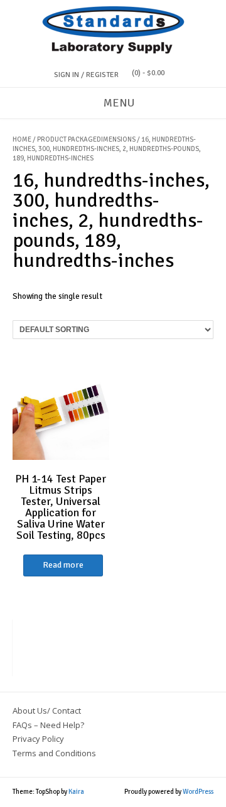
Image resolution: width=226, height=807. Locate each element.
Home (22, 139)
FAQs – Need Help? (48, 725)
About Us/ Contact (47, 710)
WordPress (198, 792)
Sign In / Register (86, 75)
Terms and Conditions (54, 753)
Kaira (76, 792)
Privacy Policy (38, 738)
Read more (63, 565)
